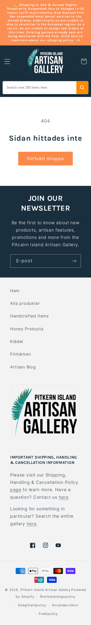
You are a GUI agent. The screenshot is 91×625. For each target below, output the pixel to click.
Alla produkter (25, 303)
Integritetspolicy (32, 605)
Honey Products (26, 328)
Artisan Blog (23, 366)
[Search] (82, 87)
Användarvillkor (65, 605)
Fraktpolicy (48, 614)
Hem (14, 290)
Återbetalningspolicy (57, 596)
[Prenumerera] (74, 261)
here (64, 497)
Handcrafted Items (29, 315)
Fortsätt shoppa (45, 158)
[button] (7, 61)
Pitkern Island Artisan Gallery (45, 590)
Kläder (17, 341)
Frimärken (20, 354)
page (15, 489)
